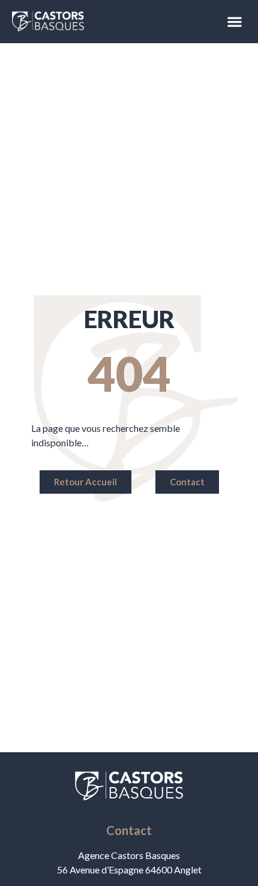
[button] (234, 21)
